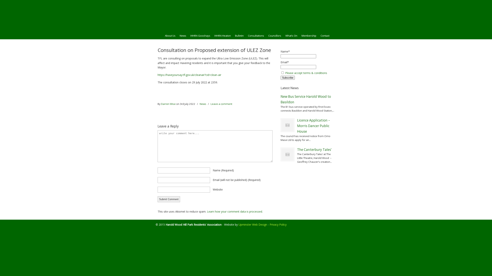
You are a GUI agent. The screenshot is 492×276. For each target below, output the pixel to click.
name (223, 170)
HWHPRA (246, 15)
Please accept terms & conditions (306, 73)
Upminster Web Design (253, 224)
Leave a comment (221, 104)
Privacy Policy (278, 224)
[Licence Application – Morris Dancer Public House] (287, 125)
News (203, 104)
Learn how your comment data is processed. (235, 211)
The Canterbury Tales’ (314, 149)
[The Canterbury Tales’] (287, 154)
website (218, 189)
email (237, 180)
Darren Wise (168, 104)
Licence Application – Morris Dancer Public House (313, 126)
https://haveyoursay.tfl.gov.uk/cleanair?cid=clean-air (189, 75)
